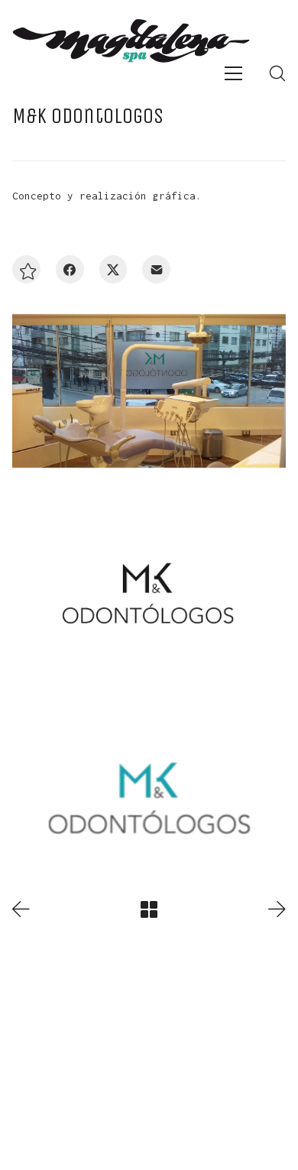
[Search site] (277, 73)
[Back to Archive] (149, 909)
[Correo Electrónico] (156, 269)
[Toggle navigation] (233, 73)
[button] (26, 269)
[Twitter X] (113, 269)
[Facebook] (70, 269)
